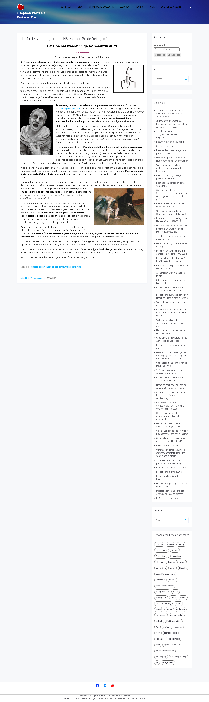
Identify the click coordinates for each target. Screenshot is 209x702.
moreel (169, 609)
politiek (159, 621)
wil (157, 662)
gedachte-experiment (165, 574)
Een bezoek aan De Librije (168, 445)
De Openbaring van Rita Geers (170, 498)
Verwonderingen (37, 278)
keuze (175, 591)
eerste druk (161, 568)
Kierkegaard (161, 597)
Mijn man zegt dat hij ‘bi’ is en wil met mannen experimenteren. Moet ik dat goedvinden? (171, 228)
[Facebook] (97, 685)
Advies (139, 7)
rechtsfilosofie (170, 633)
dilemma (159, 562)
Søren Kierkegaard (172, 645)
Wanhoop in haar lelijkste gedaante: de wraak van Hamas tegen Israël (171, 168)
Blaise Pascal (161, 550)
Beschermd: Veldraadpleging (170, 142)
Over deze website (171, 7)
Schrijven (66, 7)
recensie (178, 627)
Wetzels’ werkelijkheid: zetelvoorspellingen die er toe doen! (170, 323)
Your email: (159, 45)
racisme (166, 627)
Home (152, 7)
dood (182, 562)
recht (158, 633)
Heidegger (160, 580)
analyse (170, 544)
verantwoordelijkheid (165, 650)
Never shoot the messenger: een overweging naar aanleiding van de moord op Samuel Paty (171, 355)
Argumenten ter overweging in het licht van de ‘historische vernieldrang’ (172, 395)
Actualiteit (24, 278)
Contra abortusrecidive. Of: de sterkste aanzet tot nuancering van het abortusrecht (170, 453)
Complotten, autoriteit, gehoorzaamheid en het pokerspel (167, 416)
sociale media (174, 639)
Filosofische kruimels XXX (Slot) (171, 467)
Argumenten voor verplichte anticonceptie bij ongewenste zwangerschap (170, 113)
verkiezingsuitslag (178, 656)
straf (158, 645)
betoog (181, 544)
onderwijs (180, 609)
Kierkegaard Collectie (101, 7)
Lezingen (124, 7)
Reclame (159, 639)
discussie (172, 562)
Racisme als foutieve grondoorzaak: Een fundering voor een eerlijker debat (170, 405)
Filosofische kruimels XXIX (169, 472)
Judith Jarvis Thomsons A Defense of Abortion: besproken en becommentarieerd (171, 124)
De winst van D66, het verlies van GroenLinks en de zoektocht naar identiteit (172, 312)
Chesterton (160, 556)
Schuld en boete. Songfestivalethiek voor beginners (167, 134)
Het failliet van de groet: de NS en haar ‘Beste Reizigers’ (63, 39)
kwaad (183, 597)
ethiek (172, 568)
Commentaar (175, 556)
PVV (157, 627)
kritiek (173, 597)
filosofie (183, 568)
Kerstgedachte (162, 591)
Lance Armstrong (163, 603)
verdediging (161, 656)
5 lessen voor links (165, 146)
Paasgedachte (176, 615)
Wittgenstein (168, 662)
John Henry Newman (165, 586)
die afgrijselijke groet (71, 108)
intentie (172, 580)
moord (178, 603)
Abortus (159, 544)
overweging (161, 615)
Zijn (80, 7)
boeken (175, 550)
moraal (159, 609)
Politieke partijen (173, 621)
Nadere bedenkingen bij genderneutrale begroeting (55, 266)
